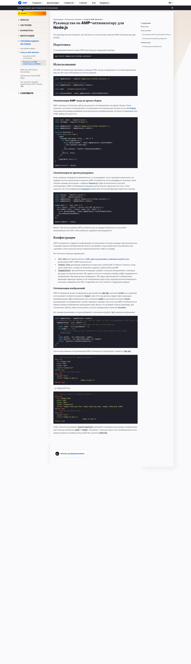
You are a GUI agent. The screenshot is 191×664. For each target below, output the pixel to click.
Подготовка (145, 27)
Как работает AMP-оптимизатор (29, 57)
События (83, 3)
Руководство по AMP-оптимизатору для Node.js (31, 63)
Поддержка (104, 3)
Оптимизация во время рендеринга (154, 38)
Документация (52, 3)
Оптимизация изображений (151, 46)
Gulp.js (133, 108)
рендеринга (86, 189)
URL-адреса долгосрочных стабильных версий (105, 259)
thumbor (122, 307)
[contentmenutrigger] (156, 24)
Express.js (93, 183)
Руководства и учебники (73, 19)
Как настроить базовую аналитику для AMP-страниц (31, 83)
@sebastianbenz (77, 453)
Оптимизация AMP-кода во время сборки (156, 34)
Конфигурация (145, 42)
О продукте (36, 3)
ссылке (112, 249)
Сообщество (69, 3)
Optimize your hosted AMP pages (30, 77)
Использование (146, 30)
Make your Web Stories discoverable (28, 71)
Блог (94, 3)
